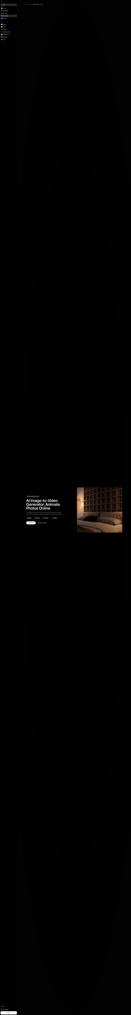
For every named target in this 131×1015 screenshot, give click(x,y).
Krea (27, 4)
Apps (30, 4)
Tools (2, 21)
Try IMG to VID (31, 522)
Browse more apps (42, 522)
